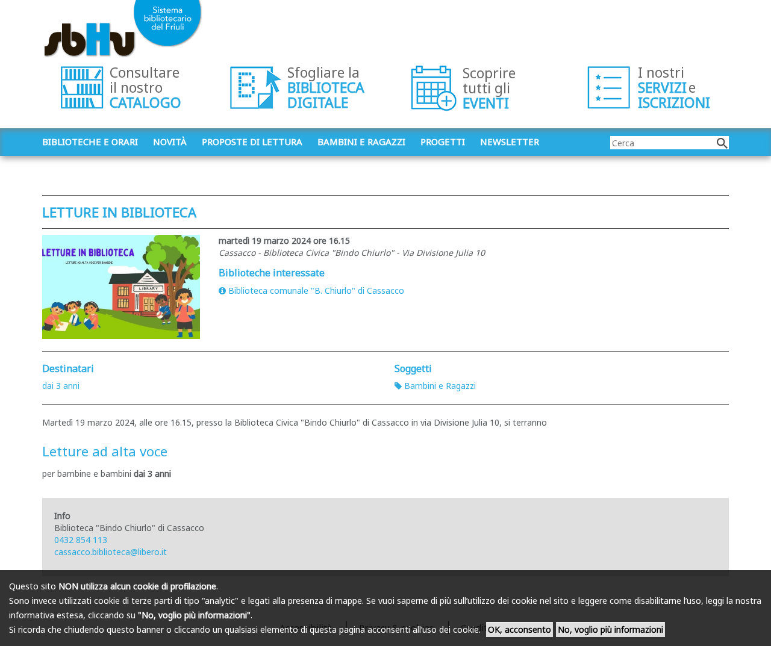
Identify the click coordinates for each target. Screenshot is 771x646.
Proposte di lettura (252, 141)
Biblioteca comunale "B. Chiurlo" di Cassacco (316, 290)
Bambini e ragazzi (361, 141)
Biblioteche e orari (90, 141)
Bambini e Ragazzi (440, 385)
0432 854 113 (80, 539)
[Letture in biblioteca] (121, 287)
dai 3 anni (61, 385)
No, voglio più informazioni (610, 629)
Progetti (442, 141)
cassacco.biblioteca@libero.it (110, 551)
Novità (170, 141)
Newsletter (509, 141)
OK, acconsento (519, 629)
